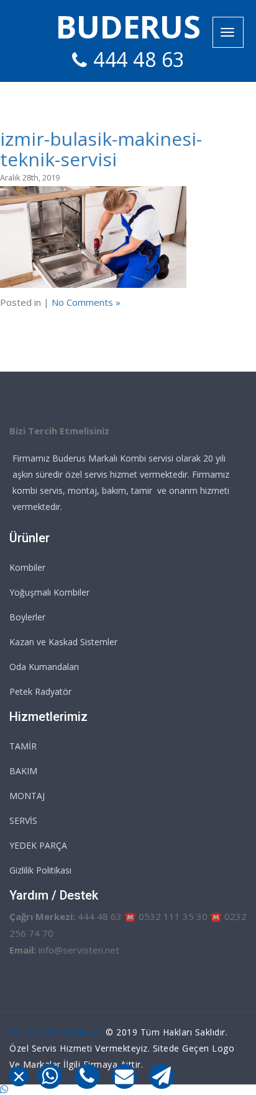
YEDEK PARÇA (38, 845)
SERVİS (23, 820)
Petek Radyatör (40, 691)
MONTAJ (27, 796)
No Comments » (86, 302)
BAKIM (23, 771)
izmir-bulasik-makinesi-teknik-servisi (101, 149)
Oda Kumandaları (44, 667)
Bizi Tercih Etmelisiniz (56, 1032)
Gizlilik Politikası (40, 870)
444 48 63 (139, 59)
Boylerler (27, 617)
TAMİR (23, 746)
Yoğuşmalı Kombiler (49, 592)
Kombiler (27, 567)
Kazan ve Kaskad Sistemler (63, 642)
